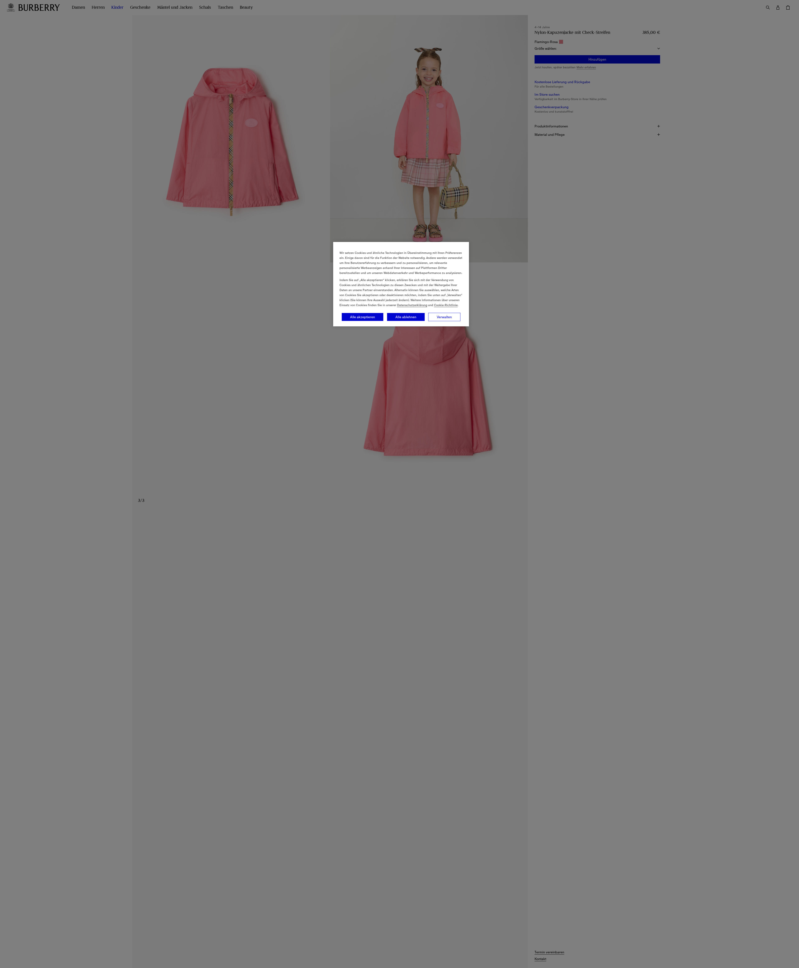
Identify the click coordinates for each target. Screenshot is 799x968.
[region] (401, 284)
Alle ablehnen (405, 316)
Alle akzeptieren (362, 316)
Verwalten (444, 316)
